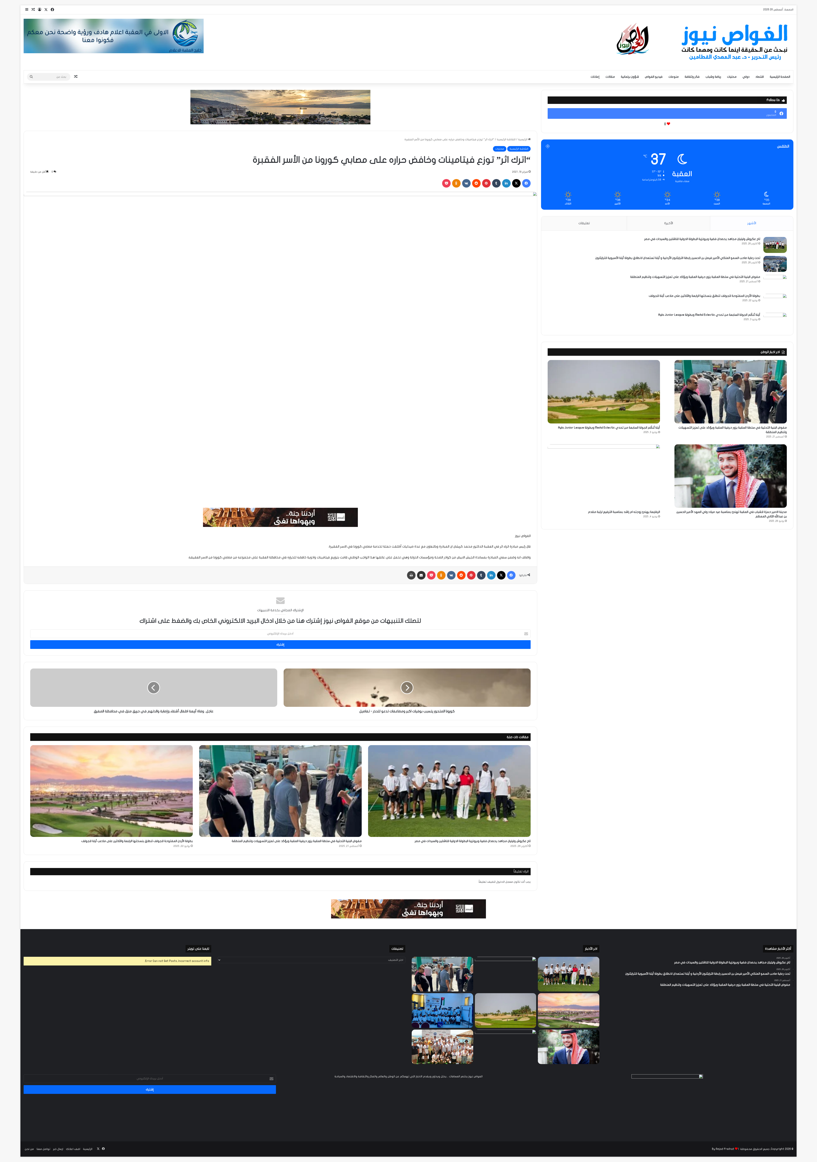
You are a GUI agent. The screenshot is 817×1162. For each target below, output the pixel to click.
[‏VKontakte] (466, 183)
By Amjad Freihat (723, 1149)
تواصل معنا (43, 1149)
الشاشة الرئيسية (506, 139)
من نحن (29, 1149)
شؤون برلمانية (630, 76)
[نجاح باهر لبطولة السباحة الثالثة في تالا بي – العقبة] (442, 1047)
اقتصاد (760, 76)
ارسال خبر (58, 1149)
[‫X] (516, 183)
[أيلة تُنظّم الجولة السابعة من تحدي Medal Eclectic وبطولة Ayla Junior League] (775, 321)
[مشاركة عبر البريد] (421, 575)
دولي (746, 76)
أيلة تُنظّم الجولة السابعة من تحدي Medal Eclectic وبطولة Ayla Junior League (709, 314)
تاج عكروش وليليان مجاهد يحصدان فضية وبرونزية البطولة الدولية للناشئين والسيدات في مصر (473, 841)
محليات (732, 76)
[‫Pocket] (446, 183)
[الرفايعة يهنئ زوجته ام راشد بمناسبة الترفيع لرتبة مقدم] (604, 476)
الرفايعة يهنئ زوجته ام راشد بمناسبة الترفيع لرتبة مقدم (624, 512)
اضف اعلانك (73, 1149)
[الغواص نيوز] (703, 42)
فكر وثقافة (692, 76)
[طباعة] (411, 575)
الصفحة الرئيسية (780, 76)
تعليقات (584, 223)
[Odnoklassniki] (456, 183)
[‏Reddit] (476, 183)
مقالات (610, 76)
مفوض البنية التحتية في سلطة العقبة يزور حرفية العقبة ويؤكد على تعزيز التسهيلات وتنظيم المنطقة (297, 841)
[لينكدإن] (506, 183)
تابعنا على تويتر (198, 948)
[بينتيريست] (486, 183)
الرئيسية (523, 139)
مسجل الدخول (504, 881)
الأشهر (751, 223)
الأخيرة (668, 223)
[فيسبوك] (526, 183)
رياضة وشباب (713, 76)
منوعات (673, 76)
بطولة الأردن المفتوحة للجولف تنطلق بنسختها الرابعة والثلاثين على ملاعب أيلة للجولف (137, 841)
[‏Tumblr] (496, 183)
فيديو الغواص (654, 76)
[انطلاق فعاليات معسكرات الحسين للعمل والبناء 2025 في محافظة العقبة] (442, 1010)
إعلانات (595, 76)
